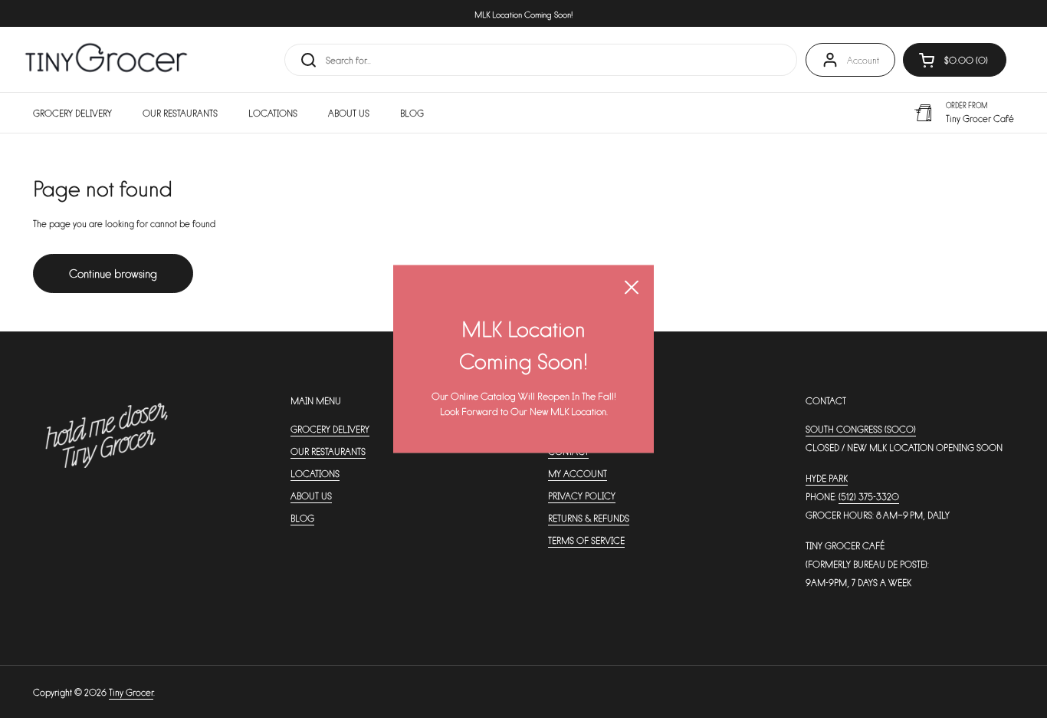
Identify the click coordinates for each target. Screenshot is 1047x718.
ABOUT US (311, 495)
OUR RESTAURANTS (328, 451)
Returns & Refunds (588, 518)
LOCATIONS (315, 473)
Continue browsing (113, 273)
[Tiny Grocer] (106, 59)
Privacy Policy (581, 495)
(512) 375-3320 (869, 496)
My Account (577, 473)
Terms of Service (586, 540)
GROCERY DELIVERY (329, 429)
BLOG (302, 518)
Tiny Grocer (131, 692)
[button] (954, 60)
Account (863, 60)
